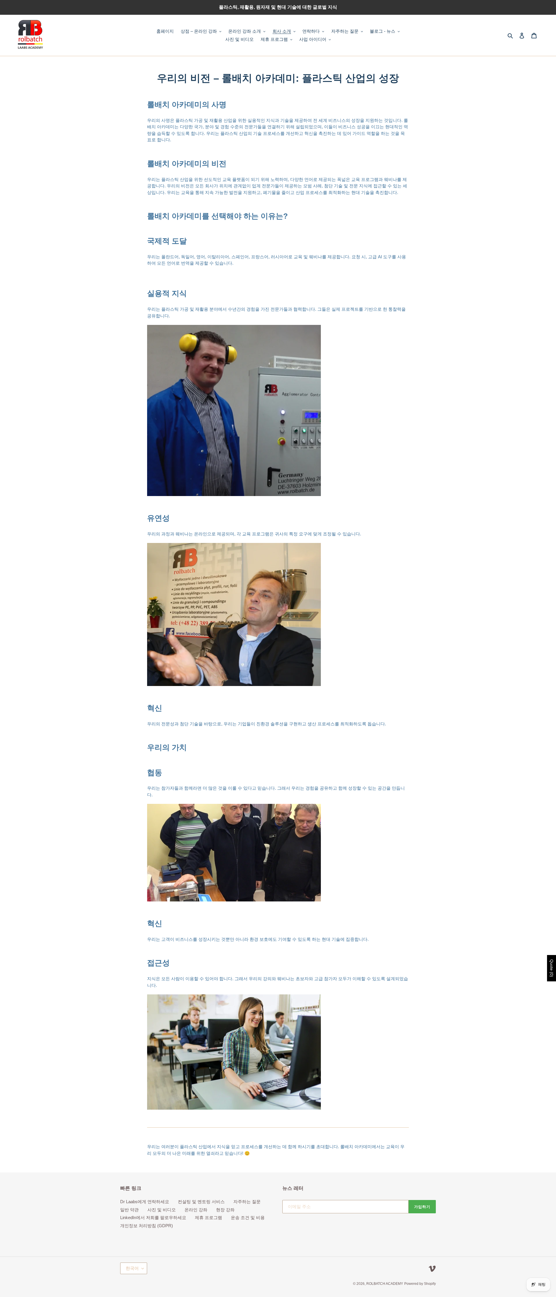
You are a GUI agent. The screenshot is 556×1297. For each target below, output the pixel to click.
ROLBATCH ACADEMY (384, 1284)
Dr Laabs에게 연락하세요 (144, 1201)
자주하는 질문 (247, 1201)
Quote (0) (551, 968)
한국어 (132, 1268)
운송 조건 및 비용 (248, 1217)
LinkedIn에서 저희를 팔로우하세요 (153, 1217)
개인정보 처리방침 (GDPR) (146, 1225)
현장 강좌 (225, 1209)
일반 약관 (129, 1209)
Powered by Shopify (420, 1284)
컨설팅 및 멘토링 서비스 (201, 1201)
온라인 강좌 (195, 1209)
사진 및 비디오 (161, 1209)
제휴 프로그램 (208, 1217)
